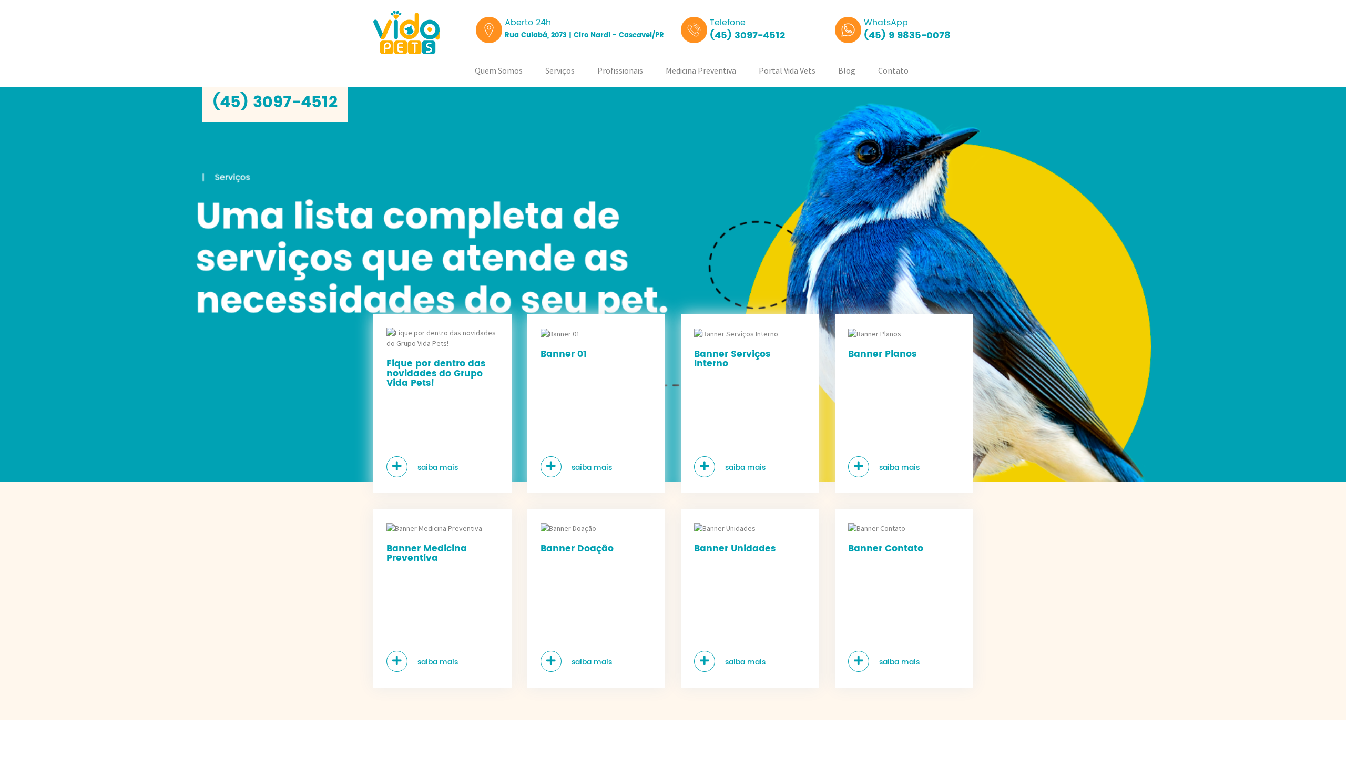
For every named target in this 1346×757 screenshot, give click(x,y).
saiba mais (436, 468)
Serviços (560, 70)
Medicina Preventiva (701, 70)
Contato (893, 70)
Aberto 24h (584, 28)
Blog (846, 70)
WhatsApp (907, 29)
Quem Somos (499, 70)
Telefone (747, 29)
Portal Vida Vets (787, 70)
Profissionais (620, 70)
